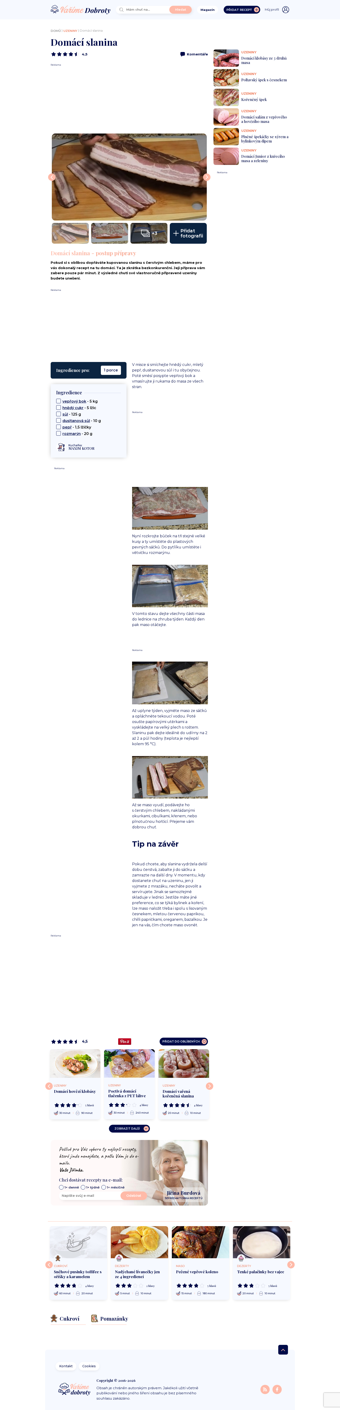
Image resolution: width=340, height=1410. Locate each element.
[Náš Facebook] (277, 1389)
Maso (180, 1266)
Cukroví (60, 1266)
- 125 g (71, 414)
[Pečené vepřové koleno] (200, 1242)
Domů (56, 31)
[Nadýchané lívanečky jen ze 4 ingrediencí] (139, 1242)
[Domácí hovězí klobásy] (75, 1063)
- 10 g (81, 421)
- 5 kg (80, 401)
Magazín (208, 10)
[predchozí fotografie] (52, 177)
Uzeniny (70, 31)
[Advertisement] (129, 99)
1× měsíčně (115, 1187)
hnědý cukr (72, 408)
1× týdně (92, 1187)
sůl (65, 414)
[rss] (265, 1389)
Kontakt (66, 1366)
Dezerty (122, 1266)
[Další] (209, 1086)
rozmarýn (71, 434)
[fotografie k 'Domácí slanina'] (129, 177)
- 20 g (77, 434)
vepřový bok (74, 401)
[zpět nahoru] (283, 1350)
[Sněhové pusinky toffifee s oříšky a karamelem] (78, 1242)
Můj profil (272, 9)
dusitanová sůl (76, 421)
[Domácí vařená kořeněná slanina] (183, 1063)
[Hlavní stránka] (80, 10)
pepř (67, 427)
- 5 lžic (79, 408)
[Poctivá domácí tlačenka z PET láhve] (129, 1063)
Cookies (89, 1366)
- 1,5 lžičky (76, 427)
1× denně (72, 1187)
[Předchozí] (49, 1086)
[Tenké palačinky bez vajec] (261, 1242)
